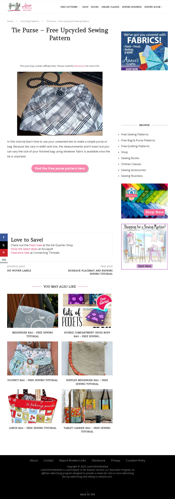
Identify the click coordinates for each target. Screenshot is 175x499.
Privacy (115, 460)
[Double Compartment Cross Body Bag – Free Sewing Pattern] (87, 311)
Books (95, 7)
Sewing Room (152, 7)
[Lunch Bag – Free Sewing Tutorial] (32, 406)
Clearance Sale (20, 253)
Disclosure (98, 460)
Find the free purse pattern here (60, 168)
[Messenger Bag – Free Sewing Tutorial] (32, 311)
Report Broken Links (72, 460)
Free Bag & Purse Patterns (138, 140)
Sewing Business (132, 7)
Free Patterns (68, 7)
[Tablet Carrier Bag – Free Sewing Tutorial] (87, 406)
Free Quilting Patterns (135, 146)
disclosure (79, 65)
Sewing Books (130, 158)
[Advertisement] (69, 54)
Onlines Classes (131, 164)
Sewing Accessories (133, 170)
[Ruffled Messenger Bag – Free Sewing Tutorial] (87, 358)
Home (10, 21)
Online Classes (110, 7)
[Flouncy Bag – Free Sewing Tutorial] (32, 358)
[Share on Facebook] (4, 237)
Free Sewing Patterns (135, 134)
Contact (48, 460)
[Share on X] (4, 245)
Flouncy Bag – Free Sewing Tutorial (33, 380)
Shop (85, 7)
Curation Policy (135, 460)
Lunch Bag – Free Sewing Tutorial (32, 428)
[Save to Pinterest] (4, 253)
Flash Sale (35, 245)
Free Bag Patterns (30, 21)
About (34, 460)
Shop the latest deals (24, 249)
